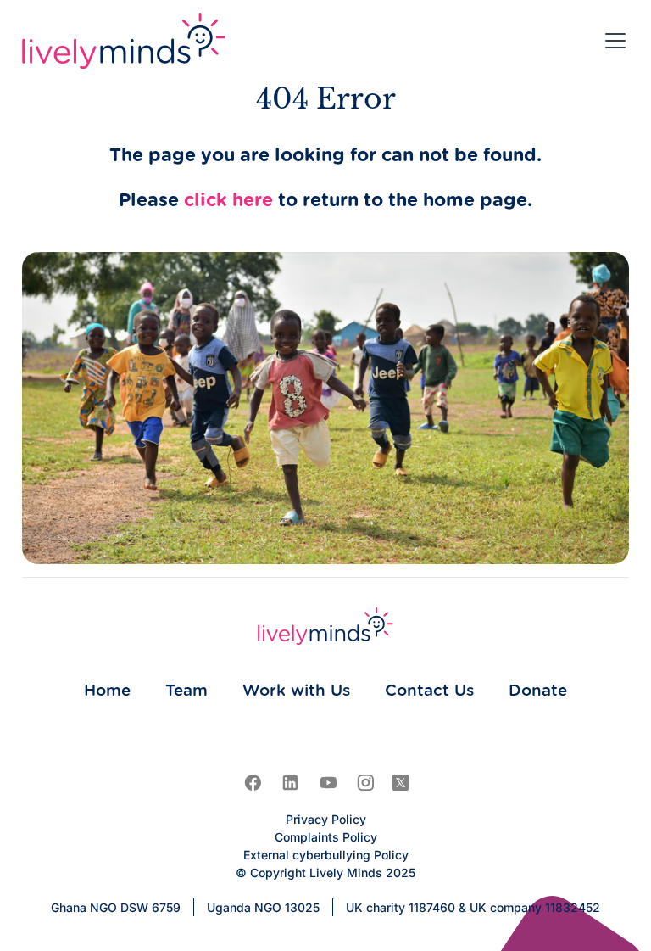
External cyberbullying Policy (326, 855)
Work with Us (296, 691)
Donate (538, 691)
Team (186, 691)
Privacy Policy (326, 819)
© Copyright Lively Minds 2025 (325, 872)
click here (228, 201)
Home (107, 691)
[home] (123, 41)
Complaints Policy (326, 837)
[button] (612, 40)
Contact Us (429, 691)
